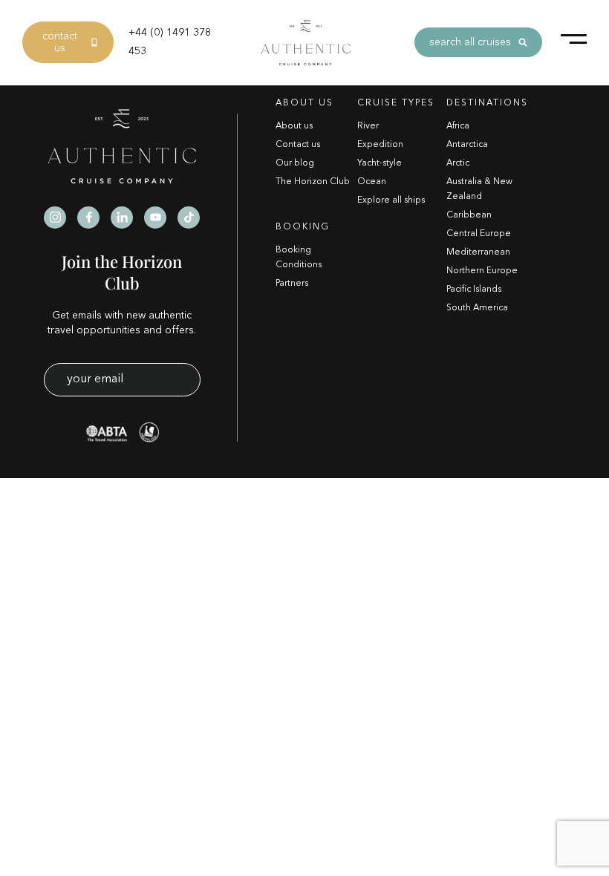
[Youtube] (155, 217)
